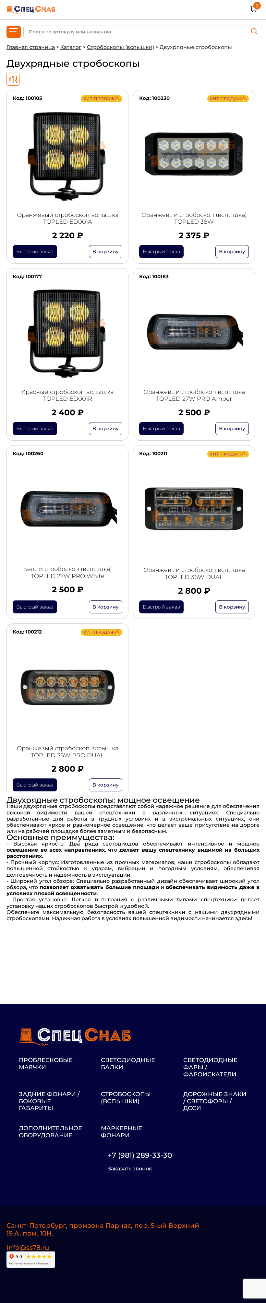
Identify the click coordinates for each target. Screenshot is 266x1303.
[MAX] (44, 1281)
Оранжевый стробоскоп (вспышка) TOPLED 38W (194, 219)
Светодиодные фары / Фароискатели (210, 1067)
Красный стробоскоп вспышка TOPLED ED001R (67, 396)
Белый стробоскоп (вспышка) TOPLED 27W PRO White (67, 573)
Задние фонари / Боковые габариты (49, 1101)
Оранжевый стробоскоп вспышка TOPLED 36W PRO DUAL (67, 752)
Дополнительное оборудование (50, 1132)
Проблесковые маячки (46, 1064)
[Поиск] (254, 32)
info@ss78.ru (27, 1247)
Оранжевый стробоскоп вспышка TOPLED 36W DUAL (194, 574)
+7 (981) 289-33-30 (140, 1155)
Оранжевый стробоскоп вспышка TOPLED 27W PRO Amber (194, 396)
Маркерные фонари (121, 1132)
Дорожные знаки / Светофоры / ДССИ (215, 1101)
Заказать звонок (130, 1169)
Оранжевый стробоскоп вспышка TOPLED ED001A (67, 219)
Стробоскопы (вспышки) (126, 1098)
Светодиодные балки (128, 1064)
